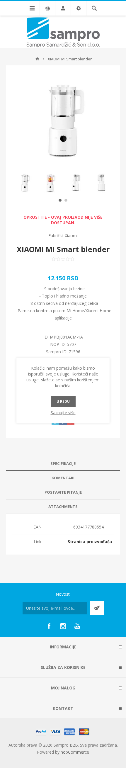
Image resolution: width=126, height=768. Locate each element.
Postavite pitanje (63, 492)
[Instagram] (63, 626)
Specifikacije (63, 463)
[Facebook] (49, 626)
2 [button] (65, 200)
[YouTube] (77, 626)
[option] (25, 182)
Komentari (63, 477)
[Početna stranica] (37, 59)
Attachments (63, 506)
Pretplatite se (97, 608)
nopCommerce (75, 752)
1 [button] (60, 200)
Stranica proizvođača (90, 541)
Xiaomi (71, 235)
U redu (63, 401)
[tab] (63, 463)
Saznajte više (63, 412)
